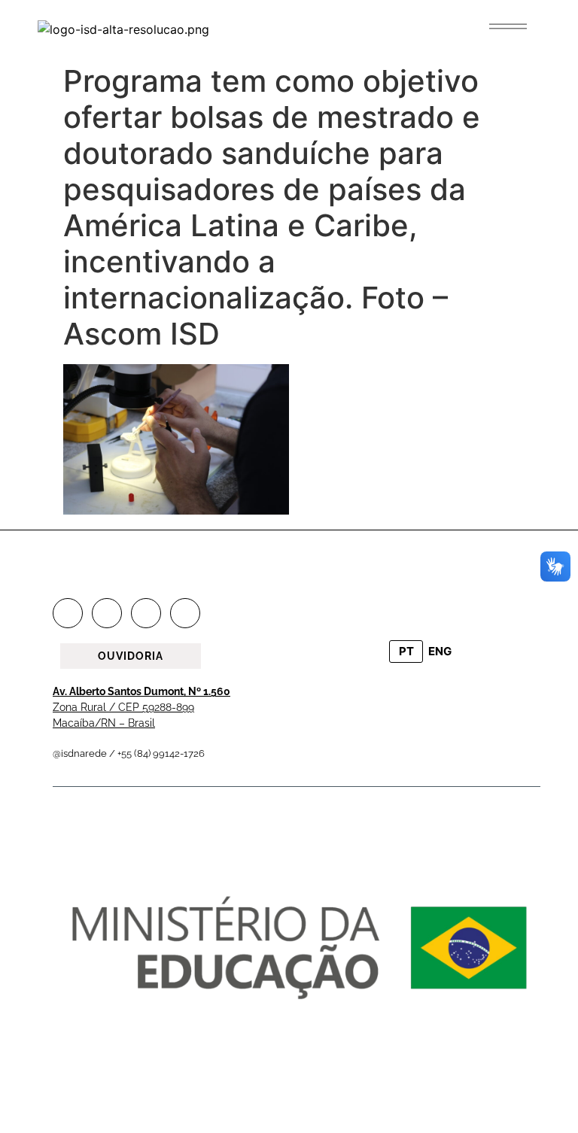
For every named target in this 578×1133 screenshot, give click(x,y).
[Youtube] (185, 613)
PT (406, 651)
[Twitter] (146, 613)
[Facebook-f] (68, 613)
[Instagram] (107, 613)
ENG (440, 651)
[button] (508, 26)
